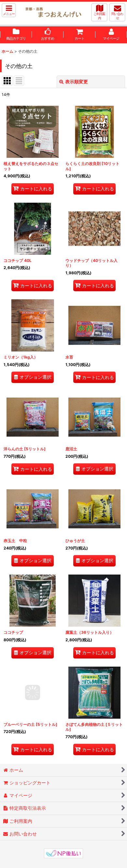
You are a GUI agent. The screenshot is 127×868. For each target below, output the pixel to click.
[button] (9, 10)
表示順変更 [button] (76, 81)
